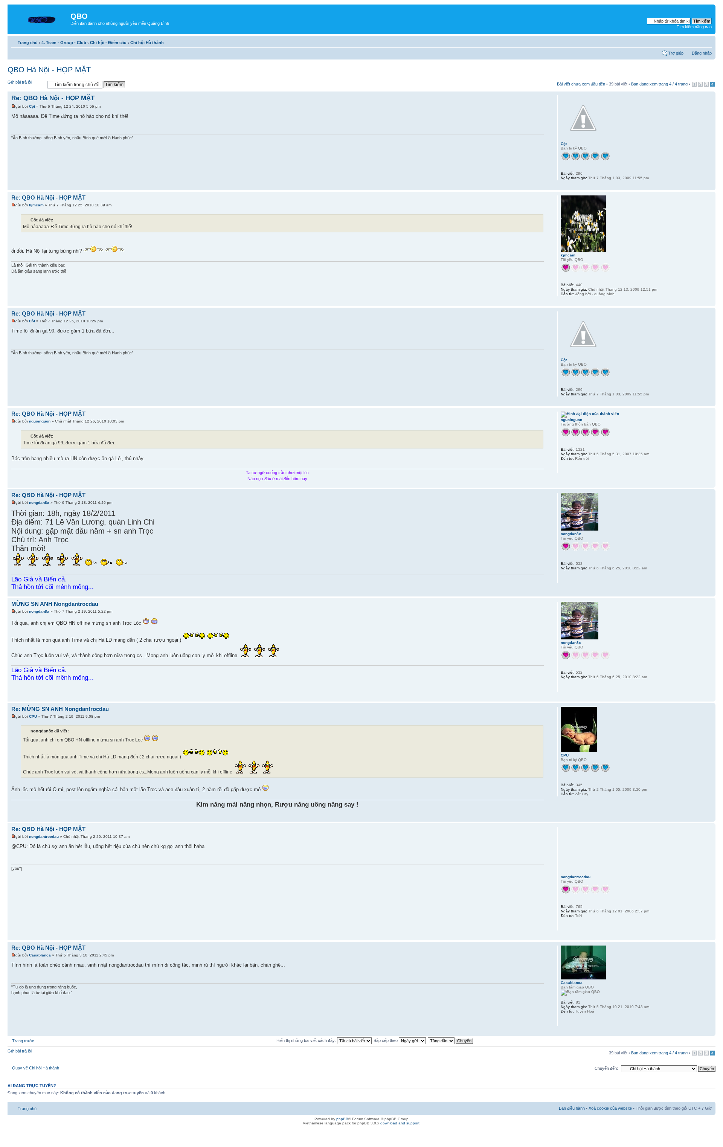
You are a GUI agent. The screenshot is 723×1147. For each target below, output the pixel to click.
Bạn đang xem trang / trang (659, 84)
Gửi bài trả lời (20, 82)
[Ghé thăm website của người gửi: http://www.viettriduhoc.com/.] (564, 1021)
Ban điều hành (572, 1108)
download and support (399, 1123)
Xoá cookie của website (610, 1108)
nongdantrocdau (44, 836)
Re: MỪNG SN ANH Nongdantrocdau (60, 709)
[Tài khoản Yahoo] (564, 468)
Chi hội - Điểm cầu (108, 42)
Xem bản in (695, 41)
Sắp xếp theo (386, 1040)
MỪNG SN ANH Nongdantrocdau (54, 604)
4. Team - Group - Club (63, 42)
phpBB (342, 1119)
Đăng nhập (702, 53)
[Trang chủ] (39, 18)
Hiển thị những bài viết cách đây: (306, 1040)
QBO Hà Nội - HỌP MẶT (49, 70)
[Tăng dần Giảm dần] (451, 1040)
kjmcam (36, 205)
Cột (32, 106)
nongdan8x (39, 502)
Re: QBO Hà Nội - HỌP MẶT (53, 98)
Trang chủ (28, 42)
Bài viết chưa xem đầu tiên (581, 84)
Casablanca (40, 955)
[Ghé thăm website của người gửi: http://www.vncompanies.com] (564, 925)
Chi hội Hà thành (147, 42)
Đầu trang (710, 186)
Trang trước (23, 1041)
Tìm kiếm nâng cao (694, 26)
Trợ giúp (675, 53)
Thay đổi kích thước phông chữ (706, 41)
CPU (33, 716)
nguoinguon (39, 421)
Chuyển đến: (606, 1068)
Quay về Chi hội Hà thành (35, 1068)
